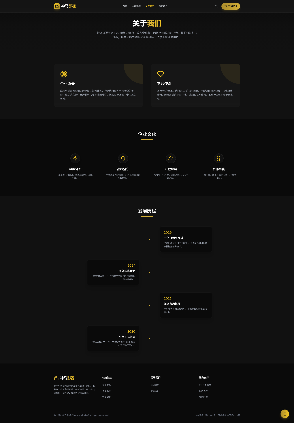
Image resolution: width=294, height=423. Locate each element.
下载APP (106, 397)
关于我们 (149, 6)
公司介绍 (155, 385)
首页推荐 (106, 385)
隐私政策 (203, 397)
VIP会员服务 (205, 385)
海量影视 (106, 391)
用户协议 (203, 391)
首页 (125, 6)
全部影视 (136, 6)
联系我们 (163, 6)
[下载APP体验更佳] (285, 414)
